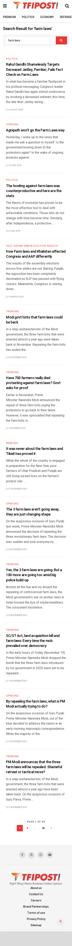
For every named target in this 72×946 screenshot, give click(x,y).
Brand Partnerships (36, 907)
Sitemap (36, 925)
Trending (12, 311)
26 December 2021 (17, 357)
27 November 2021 (17, 489)
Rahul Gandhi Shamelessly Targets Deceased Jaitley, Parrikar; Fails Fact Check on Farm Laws (34, 69)
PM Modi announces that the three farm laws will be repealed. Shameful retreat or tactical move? (34, 767)
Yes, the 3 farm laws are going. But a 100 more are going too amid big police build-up (34, 575)
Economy (47, 17)
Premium (9, 17)
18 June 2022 (14, 165)
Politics (28, 17)
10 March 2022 (16, 296)
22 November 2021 (17, 549)
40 (43, 828)
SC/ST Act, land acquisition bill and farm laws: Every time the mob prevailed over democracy (33, 641)
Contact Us (36, 894)
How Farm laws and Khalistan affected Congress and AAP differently (36, 254)
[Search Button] (61, 40)
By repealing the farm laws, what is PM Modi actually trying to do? (35, 704)
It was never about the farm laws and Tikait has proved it (34, 451)
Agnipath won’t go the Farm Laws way (35, 130)
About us (36, 888)
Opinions (12, 124)
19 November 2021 (17, 681)
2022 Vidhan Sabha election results (32, 246)
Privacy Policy (36, 919)
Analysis (12, 443)
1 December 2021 (17, 428)
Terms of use (36, 913)
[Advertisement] (36, 938)
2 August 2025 (15, 109)
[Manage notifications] (60, 921)
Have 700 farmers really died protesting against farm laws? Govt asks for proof (33, 383)
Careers (36, 900)
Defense (66, 17)
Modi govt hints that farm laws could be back (34, 320)
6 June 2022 (14, 231)
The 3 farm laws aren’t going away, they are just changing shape (32, 512)
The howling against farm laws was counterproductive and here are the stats (34, 191)
